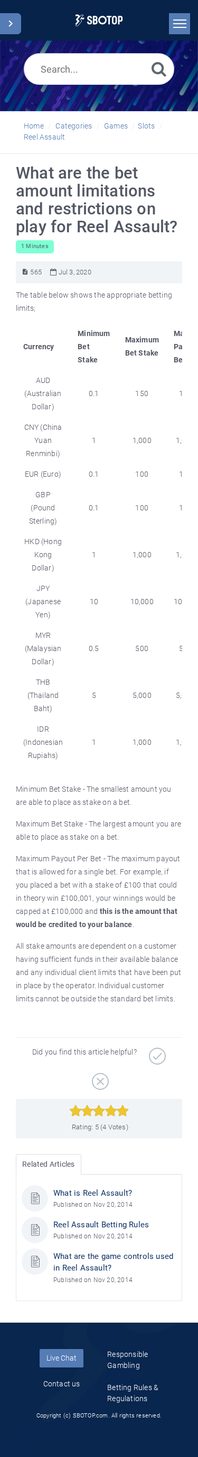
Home (34, 126)
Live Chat (61, 1358)
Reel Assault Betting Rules (101, 1224)
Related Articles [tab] (48, 1164)
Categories (73, 126)
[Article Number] (25, 272)
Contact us (61, 1384)
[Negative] (99, 1077)
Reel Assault (44, 137)
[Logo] (99, 20)
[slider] (99, 1111)
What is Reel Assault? (92, 1193)
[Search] (158, 68)
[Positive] (156, 1052)
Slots (146, 126)
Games (116, 126)
